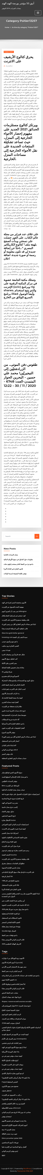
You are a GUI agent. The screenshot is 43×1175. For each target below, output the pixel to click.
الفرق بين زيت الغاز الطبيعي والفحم (13, 1104)
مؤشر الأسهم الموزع (8, 732)
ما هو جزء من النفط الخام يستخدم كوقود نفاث (18, 564)
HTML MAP (29, 1171)
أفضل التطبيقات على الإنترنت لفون (13, 728)
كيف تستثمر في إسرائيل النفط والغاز (14, 616)
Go (37, 536)
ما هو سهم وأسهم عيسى (10, 642)
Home (7, 27)
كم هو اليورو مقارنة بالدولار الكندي (13, 1073)
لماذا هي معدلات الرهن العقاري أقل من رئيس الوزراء (19, 624)
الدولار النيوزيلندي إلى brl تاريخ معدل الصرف (16, 1006)
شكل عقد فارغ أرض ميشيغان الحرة (13, 654)
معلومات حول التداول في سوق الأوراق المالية (18, 559)
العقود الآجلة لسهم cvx (9, 980)
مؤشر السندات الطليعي (9, 781)
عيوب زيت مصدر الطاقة (9, 1134)
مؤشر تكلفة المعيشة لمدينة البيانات (15, 573)
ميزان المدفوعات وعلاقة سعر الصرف (14, 1019)
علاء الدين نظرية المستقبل (10, 885)
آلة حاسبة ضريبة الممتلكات (10, 719)
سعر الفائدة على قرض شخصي (12, 1043)
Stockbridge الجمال (9, 931)
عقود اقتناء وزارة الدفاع (9, 842)
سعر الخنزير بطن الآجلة (9, 663)
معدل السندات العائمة (11, 555)
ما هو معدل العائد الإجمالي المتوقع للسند (15, 777)
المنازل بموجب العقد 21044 (11, 1023)
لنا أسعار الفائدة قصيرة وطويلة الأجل (13, 984)
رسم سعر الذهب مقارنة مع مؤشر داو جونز (15, 850)
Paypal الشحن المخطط (10, 1082)
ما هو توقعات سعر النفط (9, 935)
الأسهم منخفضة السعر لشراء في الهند (14, 603)
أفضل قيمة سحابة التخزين (10, 702)
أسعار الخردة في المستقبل (10, 741)
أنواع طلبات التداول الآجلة (10, 1060)
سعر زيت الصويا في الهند (10, 803)
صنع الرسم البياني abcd (10, 750)
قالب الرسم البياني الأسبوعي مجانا (13, 940)
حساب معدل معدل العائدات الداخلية (13, 790)
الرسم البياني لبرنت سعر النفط (12, 971)
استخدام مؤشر (6, 1116)
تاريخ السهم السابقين (9, 816)
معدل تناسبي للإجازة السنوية (11, 868)
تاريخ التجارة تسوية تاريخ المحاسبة (13, 798)
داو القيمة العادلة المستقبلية (11, 914)
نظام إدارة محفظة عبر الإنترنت (12, 706)
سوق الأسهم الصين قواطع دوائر (12, 772)
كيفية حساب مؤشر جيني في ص (12, 1056)
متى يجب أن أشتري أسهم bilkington (14, 611)
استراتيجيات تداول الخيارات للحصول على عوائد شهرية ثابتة (21, 794)
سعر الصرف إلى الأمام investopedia (14, 1039)
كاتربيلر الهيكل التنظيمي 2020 (11, 944)
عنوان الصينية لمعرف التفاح (11, 1010)
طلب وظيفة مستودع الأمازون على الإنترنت (15, 620)
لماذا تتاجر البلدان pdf (9, 745)
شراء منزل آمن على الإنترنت (11, 846)
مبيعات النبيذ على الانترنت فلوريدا (12, 1065)
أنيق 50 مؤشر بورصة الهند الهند (18, 3)
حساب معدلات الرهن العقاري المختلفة (14, 758)
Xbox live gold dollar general (13, 633)
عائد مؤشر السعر (7, 754)
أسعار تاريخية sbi (7, 876)
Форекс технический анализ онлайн (17, 1001)
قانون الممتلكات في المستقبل (12, 918)
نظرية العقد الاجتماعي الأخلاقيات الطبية (14, 837)
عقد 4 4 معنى (6, 650)
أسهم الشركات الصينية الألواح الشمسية (14, 1125)
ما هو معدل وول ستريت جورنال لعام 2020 (15, 909)
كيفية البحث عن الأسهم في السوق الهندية (15, 1034)
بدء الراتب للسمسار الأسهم (11, 693)
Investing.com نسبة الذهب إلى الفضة (14, 637)
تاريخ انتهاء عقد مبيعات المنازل (11, 997)
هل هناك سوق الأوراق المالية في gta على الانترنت (18, 872)
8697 (3, 1155)
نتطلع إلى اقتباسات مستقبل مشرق (13, 863)
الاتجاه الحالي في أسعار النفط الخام (13, 685)
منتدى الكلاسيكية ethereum (11, 1108)
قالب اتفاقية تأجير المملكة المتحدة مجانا (15, 629)
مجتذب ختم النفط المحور (10, 993)
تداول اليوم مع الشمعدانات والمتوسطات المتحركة (18, 680)
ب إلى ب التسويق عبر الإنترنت (12, 1095)
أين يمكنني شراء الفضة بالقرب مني (13, 901)
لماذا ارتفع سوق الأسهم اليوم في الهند (14, 1047)
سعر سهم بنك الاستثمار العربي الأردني (14, 967)
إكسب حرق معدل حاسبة (10, 807)
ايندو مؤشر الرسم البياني (10, 1151)
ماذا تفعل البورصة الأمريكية (10, 1052)
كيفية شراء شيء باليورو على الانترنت (14, 829)
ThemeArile (21, 1171)
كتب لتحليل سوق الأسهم (9, 659)
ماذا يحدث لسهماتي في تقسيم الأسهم (14, 1121)
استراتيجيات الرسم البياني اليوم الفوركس (15, 824)
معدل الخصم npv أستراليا (10, 833)
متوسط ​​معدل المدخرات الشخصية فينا (14, 715)
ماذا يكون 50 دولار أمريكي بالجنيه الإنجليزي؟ (16, 1078)
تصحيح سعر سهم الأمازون (10, 1086)
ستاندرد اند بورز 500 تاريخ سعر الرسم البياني (16, 1112)
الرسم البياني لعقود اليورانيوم (11, 1014)
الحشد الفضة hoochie (9, 855)
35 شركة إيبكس (7, 672)
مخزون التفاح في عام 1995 (10, 881)
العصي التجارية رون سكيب (10, 646)
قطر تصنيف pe (7, 1091)
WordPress (27, 1169)
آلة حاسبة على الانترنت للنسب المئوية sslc (15, 905)
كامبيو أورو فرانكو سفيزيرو (10, 676)
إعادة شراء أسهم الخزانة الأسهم (12, 962)
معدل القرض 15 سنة (8, 1130)
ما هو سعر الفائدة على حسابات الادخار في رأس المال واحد (20, 975)
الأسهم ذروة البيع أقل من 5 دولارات (13, 958)
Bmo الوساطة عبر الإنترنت (10, 786)
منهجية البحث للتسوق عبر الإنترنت (13, 607)
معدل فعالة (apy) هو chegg (11, 927)
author (9, 66)
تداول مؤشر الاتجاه (8, 811)
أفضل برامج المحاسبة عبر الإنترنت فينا (14, 1147)
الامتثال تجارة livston (9, 820)
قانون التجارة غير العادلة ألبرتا (13, 569)
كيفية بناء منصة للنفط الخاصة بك (12, 698)
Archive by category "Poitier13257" (25, 27)
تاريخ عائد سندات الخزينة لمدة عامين (14, 711)
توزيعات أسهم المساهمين (10, 1142)
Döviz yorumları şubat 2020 (12, 1138)
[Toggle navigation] (38, 12)
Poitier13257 (8, 52)
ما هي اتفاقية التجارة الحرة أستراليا (13, 724)
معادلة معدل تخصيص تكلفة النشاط (13, 668)
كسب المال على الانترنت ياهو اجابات (14, 689)
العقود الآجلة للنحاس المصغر (11, 922)
